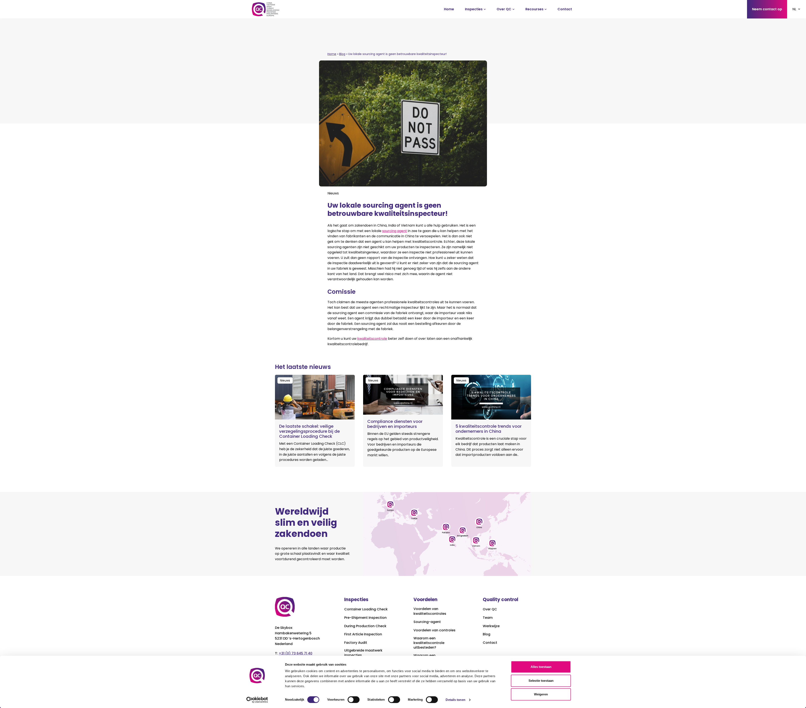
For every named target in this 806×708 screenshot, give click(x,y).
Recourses (534, 9)
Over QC (504, 9)
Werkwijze (491, 626)
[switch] (354, 699)
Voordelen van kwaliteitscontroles (429, 611)
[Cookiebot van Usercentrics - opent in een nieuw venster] (257, 700)
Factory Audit (355, 642)
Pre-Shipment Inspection (365, 617)
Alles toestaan (541, 667)
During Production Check (365, 626)
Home (449, 9)
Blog (342, 54)
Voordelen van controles (434, 630)
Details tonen (455, 699)
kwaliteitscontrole (372, 338)
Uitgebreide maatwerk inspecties (363, 652)
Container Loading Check (366, 609)
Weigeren (541, 694)
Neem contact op (767, 9)
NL (794, 9)
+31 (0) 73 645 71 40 (295, 653)
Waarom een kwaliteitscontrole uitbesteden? (428, 643)
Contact (564, 9)
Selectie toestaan (541, 680)
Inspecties (474, 9)
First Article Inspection (363, 634)
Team (488, 617)
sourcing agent (394, 230)
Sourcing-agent (427, 622)
